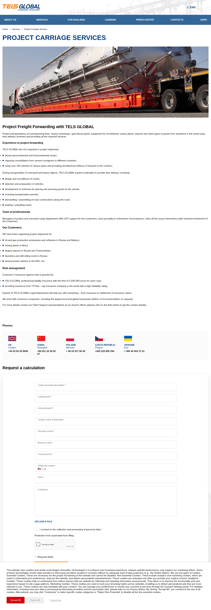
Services (42, 19)
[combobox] (40, 467)
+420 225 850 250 (104, 351)
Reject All (35, 600)
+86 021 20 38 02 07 (46, 352)
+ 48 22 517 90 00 (75, 351)
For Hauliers (76, 19)
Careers (110, 19)
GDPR (203, 19)
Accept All (16, 600)
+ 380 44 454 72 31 (134, 351)
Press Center (145, 19)
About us (10, 19)
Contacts (177, 19)
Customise (55, 600)
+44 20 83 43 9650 (18, 351)
